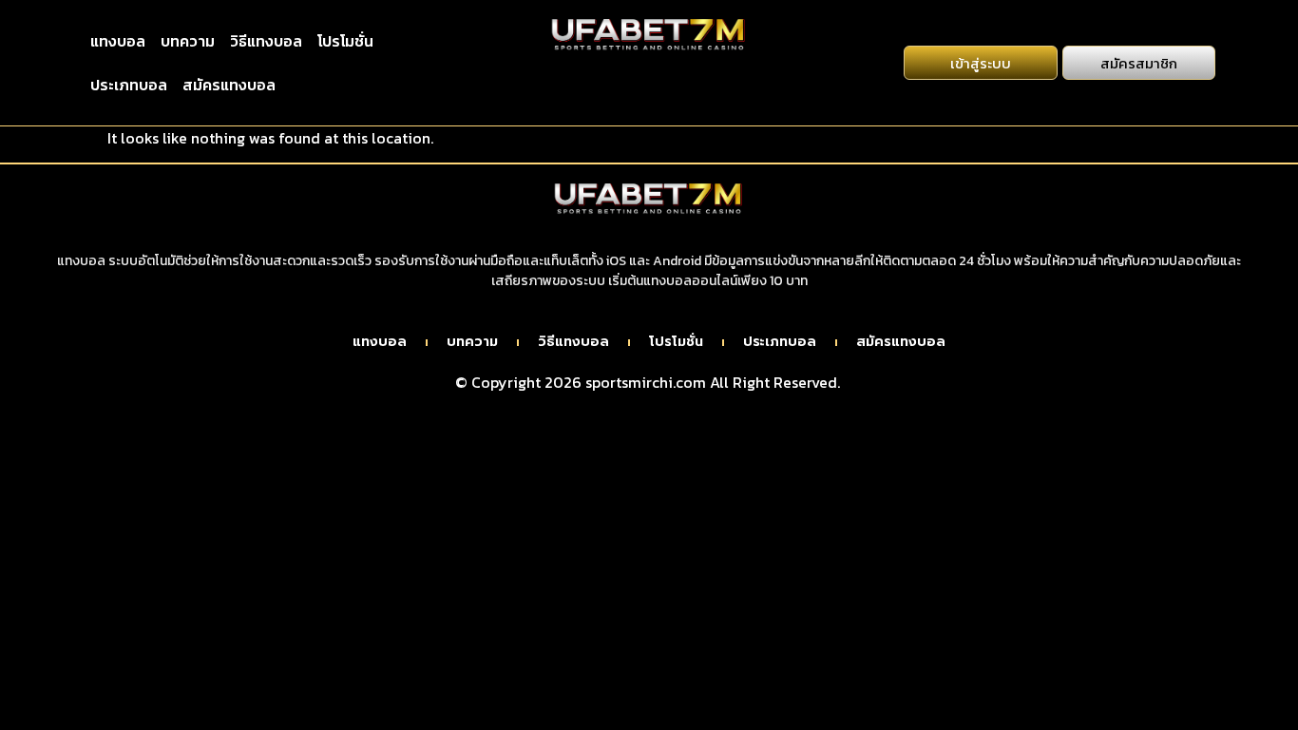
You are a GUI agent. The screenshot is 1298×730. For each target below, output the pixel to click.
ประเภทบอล (128, 84)
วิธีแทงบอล (266, 40)
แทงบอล (117, 40)
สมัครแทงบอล (229, 84)
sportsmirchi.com (645, 382)
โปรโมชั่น (345, 40)
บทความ (188, 40)
